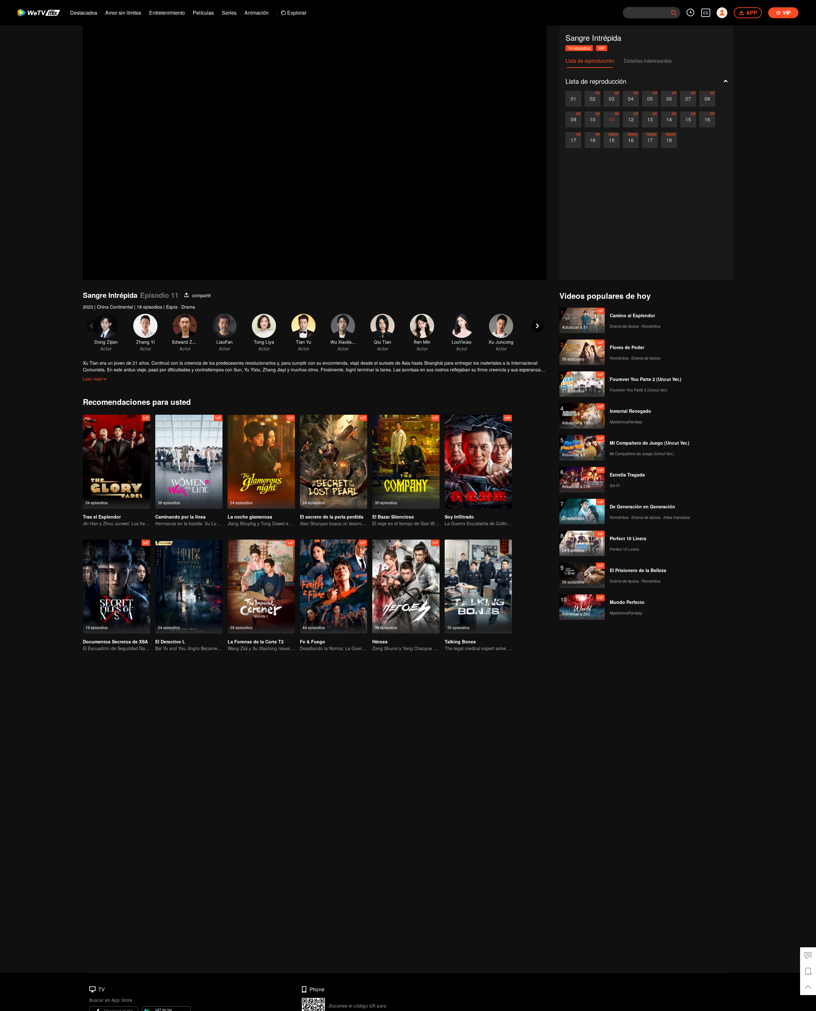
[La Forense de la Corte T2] (261, 587)
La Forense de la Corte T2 (256, 641)
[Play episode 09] (573, 119)
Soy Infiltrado (459, 516)
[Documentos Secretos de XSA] (116, 587)
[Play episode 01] (573, 99)
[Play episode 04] (631, 99)
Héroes (380, 641)
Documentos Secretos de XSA (115, 641)
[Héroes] (406, 587)
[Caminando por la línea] (188, 462)
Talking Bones (460, 641)
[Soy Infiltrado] (478, 462)
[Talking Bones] (478, 587)
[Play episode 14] (669, 119)
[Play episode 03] (612, 99)
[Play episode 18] (593, 140)
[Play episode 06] (669, 99)
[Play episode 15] (688, 119)
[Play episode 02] (593, 99)
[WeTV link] (39, 13)
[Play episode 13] (650, 119)
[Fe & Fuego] (333, 587)
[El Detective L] (188, 587)
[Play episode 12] (631, 119)
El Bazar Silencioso (393, 516)
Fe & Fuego (312, 641)
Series (229, 12)
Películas (203, 12)
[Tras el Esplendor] (116, 462)
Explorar (296, 12)
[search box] (674, 13)
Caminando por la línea (180, 516)
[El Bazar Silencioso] (406, 462)
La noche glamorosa (250, 516)
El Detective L (170, 641)
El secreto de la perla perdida (331, 516)
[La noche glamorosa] (261, 462)
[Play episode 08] (707, 99)
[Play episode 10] (593, 119)
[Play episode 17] (573, 140)
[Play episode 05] (650, 99)
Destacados (83, 12)
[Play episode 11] (612, 119)
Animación (256, 12)
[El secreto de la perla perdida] (333, 462)
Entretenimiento (167, 12)
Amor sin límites (123, 12)
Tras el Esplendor (102, 516)
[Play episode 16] (707, 119)
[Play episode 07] (688, 99)
